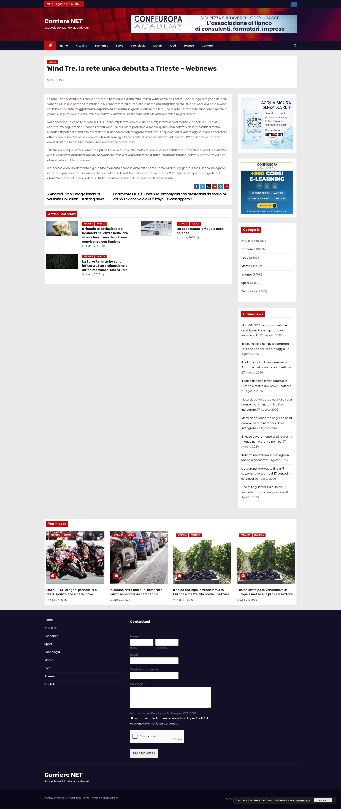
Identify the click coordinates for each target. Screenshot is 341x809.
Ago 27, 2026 (58, 600)
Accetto (323, 800)
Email (135, 655)
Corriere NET (63, 21)
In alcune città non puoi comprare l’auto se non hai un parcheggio (136, 592)
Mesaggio (138, 684)
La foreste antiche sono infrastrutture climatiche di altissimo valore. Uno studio (105, 266)
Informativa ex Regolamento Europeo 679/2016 (164, 713)
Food (173, 45)
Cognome (161, 647)
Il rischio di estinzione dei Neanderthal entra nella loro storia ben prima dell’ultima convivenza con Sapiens (105, 235)
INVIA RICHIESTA (144, 753)
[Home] (50, 45)
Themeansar (110, 797)
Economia (101, 45)
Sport (119, 45)
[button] (295, 45)
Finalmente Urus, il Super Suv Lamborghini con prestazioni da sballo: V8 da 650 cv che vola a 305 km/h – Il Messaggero (170, 196)
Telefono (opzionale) (144, 669)
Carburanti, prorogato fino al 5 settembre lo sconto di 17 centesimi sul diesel (266, 474)
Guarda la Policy (302, 800)
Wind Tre (75, 99)
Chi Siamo (231, 799)
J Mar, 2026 (92, 246)
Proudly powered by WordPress (63, 797)
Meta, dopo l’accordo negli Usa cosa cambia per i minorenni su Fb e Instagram (266, 404)
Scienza (189, 45)
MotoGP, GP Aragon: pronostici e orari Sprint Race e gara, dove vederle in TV (264, 330)
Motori (157, 45)
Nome (135, 636)
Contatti (207, 45)
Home (64, 45)
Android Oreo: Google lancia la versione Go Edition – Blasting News (75, 196)
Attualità (81, 45)
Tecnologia (138, 45)
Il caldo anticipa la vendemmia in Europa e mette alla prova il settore (201, 592)
